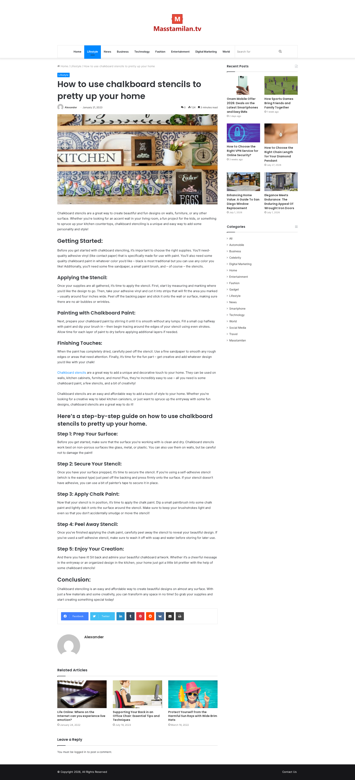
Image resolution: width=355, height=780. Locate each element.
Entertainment (180, 51)
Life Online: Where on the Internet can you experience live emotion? (81, 716)
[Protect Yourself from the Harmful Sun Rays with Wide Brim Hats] (193, 694)
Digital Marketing (206, 51)
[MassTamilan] (177, 22)
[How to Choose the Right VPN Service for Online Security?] (243, 132)
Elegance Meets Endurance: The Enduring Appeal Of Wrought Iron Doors (279, 201)
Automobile (236, 245)
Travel (233, 334)
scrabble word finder (112, 772)
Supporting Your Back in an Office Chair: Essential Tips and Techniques (136, 716)
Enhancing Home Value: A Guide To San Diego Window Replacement (243, 201)
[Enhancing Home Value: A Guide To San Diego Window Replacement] (243, 181)
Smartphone (237, 308)
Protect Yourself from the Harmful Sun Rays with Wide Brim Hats (192, 716)
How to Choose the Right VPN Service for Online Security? (242, 150)
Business (123, 51)
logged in (80, 752)
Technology (142, 51)
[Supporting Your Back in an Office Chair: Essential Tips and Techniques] (137, 694)
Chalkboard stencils (71, 372)
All (230, 238)
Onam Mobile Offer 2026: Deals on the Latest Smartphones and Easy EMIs (242, 105)
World (226, 51)
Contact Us (289, 771)
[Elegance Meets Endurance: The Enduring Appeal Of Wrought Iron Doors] (281, 181)
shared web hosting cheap (120, 772)
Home (77, 51)
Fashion (160, 51)
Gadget (234, 289)
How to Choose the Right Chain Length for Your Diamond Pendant (278, 154)
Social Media (237, 327)
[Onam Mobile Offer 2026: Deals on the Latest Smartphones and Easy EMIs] (243, 85)
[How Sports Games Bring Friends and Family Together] (281, 85)
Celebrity (235, 257)
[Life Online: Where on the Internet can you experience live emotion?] (82, 694)
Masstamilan (237, 340)
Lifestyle (92, 51)
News (107, 51)
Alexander (71, 107)
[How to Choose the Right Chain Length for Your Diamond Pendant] (281, 133)
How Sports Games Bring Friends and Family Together (278, 103)
